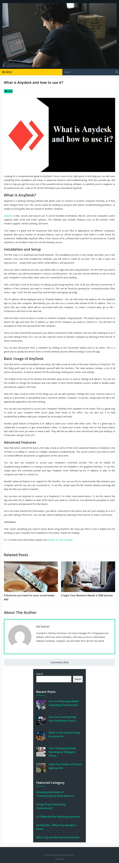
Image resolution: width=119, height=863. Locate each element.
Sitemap (59, 859)
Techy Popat (50, 855)
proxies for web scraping (60, 539)
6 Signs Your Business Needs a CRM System (87, 595)
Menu (8, 72)
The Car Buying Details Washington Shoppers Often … (62, 752)
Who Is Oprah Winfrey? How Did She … (59, 837)
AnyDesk (8, 215)
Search (39, 673)
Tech (10, 91)
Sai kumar (43, 626)
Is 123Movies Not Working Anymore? (58, 816)
